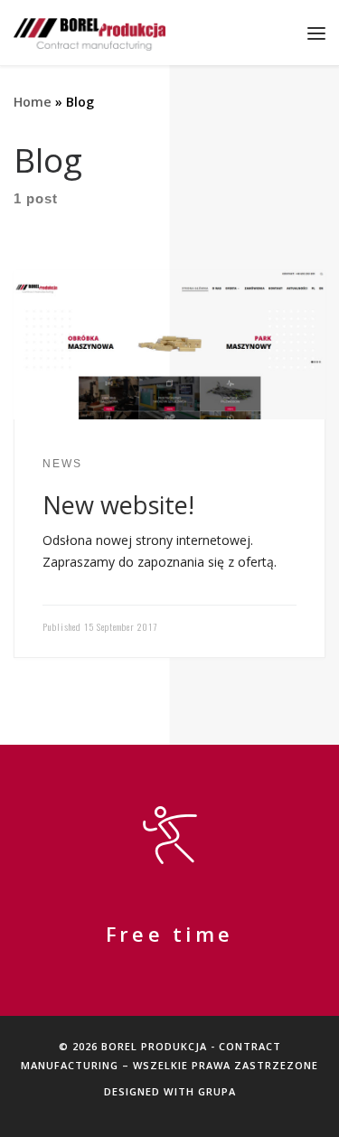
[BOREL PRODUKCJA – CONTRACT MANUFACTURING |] (89, 32)
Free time (170, 935)
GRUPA (217, 1091)
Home (33, 101)
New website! (118, 505)
